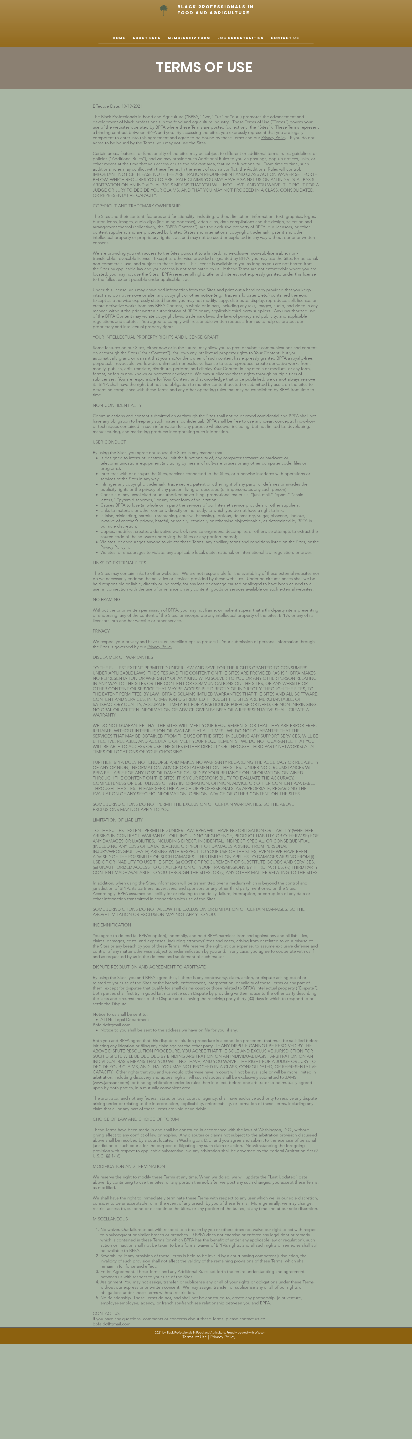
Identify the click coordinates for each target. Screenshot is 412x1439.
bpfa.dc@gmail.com (111, 1324)
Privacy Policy (273, 137)
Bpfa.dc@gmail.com (111, 1024)
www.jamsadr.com (111, 1082)
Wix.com (260, 1332)
